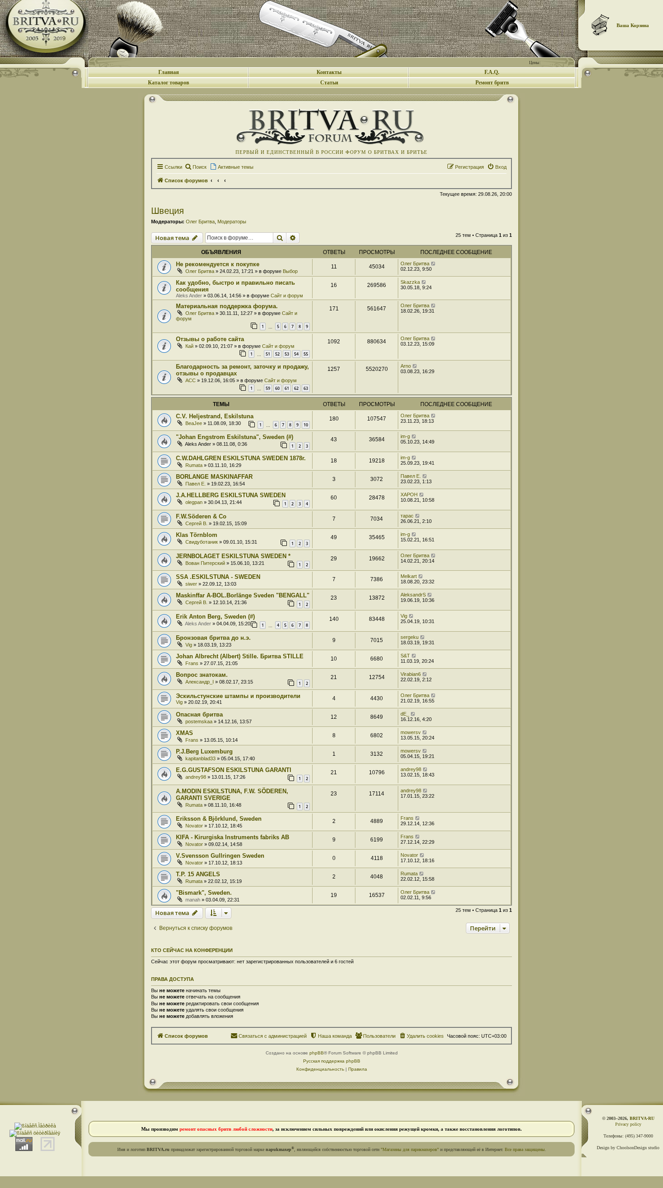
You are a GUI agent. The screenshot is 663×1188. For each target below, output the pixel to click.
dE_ (405, 713)
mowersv (411, 732)
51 (268, 354)
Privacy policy (628, 1124)
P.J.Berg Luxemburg (204, 751)
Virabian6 (411, 674)
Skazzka (410, 282)
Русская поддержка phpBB (331, 1061)
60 (277, 388)
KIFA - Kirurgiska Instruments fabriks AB (232, 837)
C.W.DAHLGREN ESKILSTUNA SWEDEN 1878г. (241, 458)
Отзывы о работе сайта (210, 339)
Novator (194, 825)
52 (277, 354)
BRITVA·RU (642, 1118)
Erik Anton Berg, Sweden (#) (215, 616)
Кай (189, 346)
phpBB (316, 1052)
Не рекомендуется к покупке (217, 264)
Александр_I (199, 681)
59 (268, 388)
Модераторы (231, 221)
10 (306, 425)
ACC (190, 380)
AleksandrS (413, 594)
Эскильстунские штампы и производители (238, 696)
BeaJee (193, 423)
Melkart (409, 576)
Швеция (167, 211)
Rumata (194, 465)
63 (306, 388)
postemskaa (198, 721)
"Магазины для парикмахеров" (410, 1149)
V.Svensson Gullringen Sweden (220, 855)
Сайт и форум (287, 295)
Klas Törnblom (196, 535)
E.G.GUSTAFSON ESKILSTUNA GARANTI (233, 770)
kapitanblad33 (200, 758)
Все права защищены (525, 1149)
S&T (405, 655)
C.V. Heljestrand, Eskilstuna (214, 416)
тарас (407, 515)
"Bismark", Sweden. (204, 892)
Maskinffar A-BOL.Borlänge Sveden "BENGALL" (242, 595)
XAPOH (409, 494)
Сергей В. (196, 523)
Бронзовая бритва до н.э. (213, 637)
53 (287, 354)
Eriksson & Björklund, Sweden (219, 818)
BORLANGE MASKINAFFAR (214, 476)
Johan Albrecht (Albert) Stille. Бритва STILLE (240, 656)
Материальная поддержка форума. (227, 306)
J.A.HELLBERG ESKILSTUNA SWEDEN (230, 495)
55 (306, 354)
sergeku (410, 637)
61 (287, 388)
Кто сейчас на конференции (192, 950)
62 (296, 388)
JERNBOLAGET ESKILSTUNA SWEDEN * (233, 556)
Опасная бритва (199, 714)
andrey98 (195, 777)
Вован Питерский (205, 563)
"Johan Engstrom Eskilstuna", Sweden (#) (234, 437)
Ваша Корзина (633, 25)
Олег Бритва (200, 221)
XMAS (184, 733)
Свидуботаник (201, 542)
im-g (405, 436)
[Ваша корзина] (600, 25)
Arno (406, 366)
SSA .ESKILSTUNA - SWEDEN (218, 576)
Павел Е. (195, 483)
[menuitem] (195, 167)
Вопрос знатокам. (202, 674)
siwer (191, 584)
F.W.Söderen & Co (201, 516)
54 (296, 354)
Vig (404, 616)
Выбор (290, 271)
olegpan (194, 502)
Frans (191, 663)
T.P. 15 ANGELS (198, 874)
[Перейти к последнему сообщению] (434, 263)
